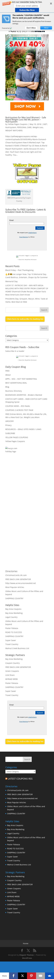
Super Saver (10, 640)
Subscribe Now (27, 9)
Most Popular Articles (14, 587)
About (8, 375)
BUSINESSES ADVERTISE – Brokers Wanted (23, 395)
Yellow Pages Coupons (18, 124)
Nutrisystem (10, 127)
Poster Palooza (11, 628)
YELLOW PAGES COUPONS (16, 437)
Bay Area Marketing (14, 613)
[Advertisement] (33, 486)
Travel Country (11, 644)
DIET (45, 124)
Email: (11, 220)
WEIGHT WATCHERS (14, 130)
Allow (46, 28)
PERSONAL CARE (24, 127)
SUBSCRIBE (10, 433)
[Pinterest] (31, 975)
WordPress (27, 958)
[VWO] (12, 28)
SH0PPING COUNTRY (14, 598)
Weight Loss (38, 127)
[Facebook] (13, 975)
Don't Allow (31, 28)
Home (25, 943)
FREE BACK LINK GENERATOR (18, 579)
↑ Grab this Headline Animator (27, 259)
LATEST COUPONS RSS (20, 778)
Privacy (8, 425)
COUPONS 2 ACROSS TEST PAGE (19, 410)
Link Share (10, 675)
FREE (7, 371)
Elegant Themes (26, 955)
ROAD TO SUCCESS (13, 632)
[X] (22, 975)
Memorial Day (11, 281)
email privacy (32, 232)
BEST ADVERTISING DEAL (16, 383)
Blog (7, 387)
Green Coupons (12, 671)
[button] (27, 6)
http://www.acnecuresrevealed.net (20, 583)
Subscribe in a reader (14, 351)
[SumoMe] (49, 975)
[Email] (40, 975)
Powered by (6, 28)
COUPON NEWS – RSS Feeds (17, 406)
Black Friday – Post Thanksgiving (19, 270)
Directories (11, 571)
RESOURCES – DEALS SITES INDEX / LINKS (23, 429)
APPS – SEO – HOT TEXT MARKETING (21, 379)
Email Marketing (23, 237)
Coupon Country (12, 663)
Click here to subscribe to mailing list (25, 319)
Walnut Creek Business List (17, 648)
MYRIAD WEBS (11, 679)
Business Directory (13, 391)
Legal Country (11, 617)
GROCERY (9, 421)
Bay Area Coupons (13, 609)
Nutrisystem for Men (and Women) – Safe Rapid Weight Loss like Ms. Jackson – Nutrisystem (25, 119)
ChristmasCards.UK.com (16, 575)
